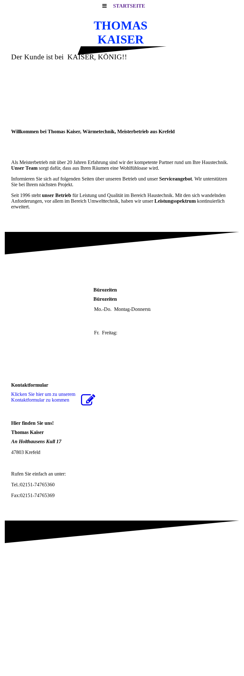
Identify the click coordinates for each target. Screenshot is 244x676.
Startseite (129, 6)
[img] (122, 95)
